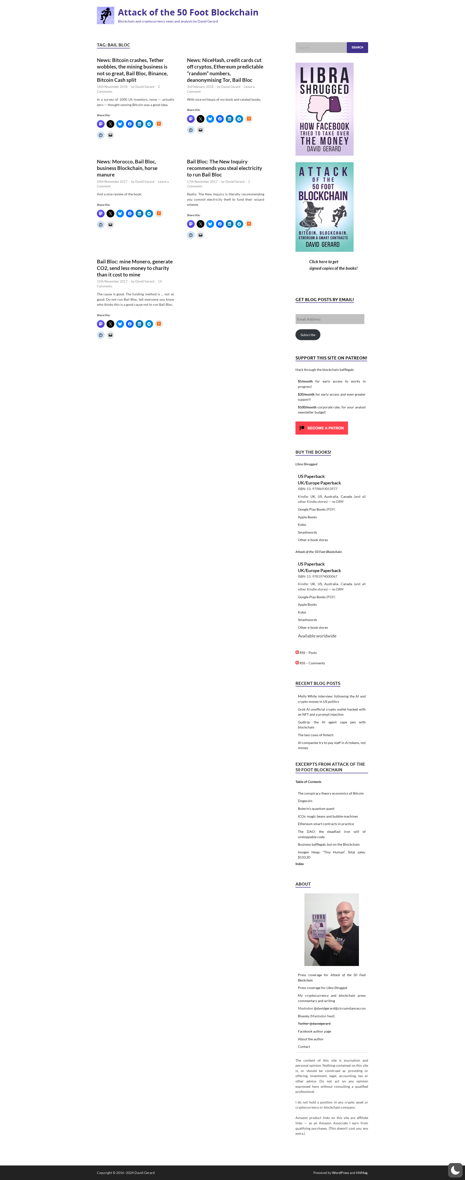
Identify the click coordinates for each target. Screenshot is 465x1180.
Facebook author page (314, 1031)
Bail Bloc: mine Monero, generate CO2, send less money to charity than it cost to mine (135, 268)
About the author (311, 1039)
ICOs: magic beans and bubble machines (328, 816)
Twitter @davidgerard (314, 1023)
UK (312, 496)
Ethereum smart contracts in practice (326, 824)
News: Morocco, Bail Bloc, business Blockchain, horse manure (127, 168)
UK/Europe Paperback (319, 482)
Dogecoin (305, 801)
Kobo (302, 524)
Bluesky (304, 1016)
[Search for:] (331, 47)
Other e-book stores (313, 540)
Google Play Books (312, 509)
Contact (304, 1046)
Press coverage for (322, 988)
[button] (455, 1170)
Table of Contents (308, 782)
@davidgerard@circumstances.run (340, 1008)
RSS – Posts (308, 653)
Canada (346, 496)
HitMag (361, 1173)
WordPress (340, 1173)
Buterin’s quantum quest (316, 808)
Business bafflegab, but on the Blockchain (329, 844)
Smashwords (307, 532)
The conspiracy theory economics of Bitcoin (331, 793)
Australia (331, 496)
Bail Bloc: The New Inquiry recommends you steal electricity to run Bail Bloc (224, 168)
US (320, 496)
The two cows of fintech (315, 735)
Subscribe (308, 335)
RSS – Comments (312, 663)
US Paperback (311, 476)
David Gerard (144, 87)
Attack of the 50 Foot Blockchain (188, 12)
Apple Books (307, 517)
